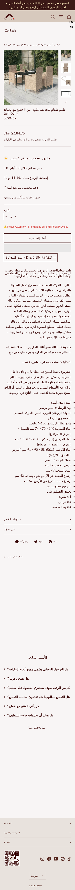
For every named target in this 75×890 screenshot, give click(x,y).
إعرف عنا (7, 823)
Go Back (10, 30)
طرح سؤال (9, 529)
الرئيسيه (56, 44)
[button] (37, 248)
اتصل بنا (7, 842)
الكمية (7, 210)
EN (71, 22)
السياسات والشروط (12, 832)
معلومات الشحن (12, 519)
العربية (35, 875)
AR (71, 27)
